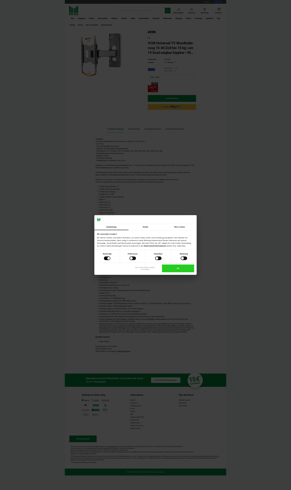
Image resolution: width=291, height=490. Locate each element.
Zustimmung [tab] (111, 227)
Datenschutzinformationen (155, 246)
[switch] (132, 258)
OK (178, 268)
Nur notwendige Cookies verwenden (145, 268)
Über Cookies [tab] (179, 227)
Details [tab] (145, 227)
